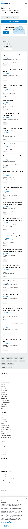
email (4, 319)
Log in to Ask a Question (14, 21)
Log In (6, 32)
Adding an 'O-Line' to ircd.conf (13, 144)
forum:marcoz (9, 208)
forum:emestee (9, 62)
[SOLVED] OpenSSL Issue (11, 281)
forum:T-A (8, 106)
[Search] (17, 17)
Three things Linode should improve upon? (11, 114)
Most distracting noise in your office (12, 55)
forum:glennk (9, 161)
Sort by (2, 49)
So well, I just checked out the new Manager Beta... (14, 325)
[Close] (26, 498)
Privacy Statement (7, 522)
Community (5, 8)
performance (22, 361)
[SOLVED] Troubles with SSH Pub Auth (13, 340)
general (4, 123)
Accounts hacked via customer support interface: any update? (12, 203)
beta (4, 335)
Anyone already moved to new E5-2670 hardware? (14, 129)
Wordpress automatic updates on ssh (13, 157)
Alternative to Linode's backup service (13, 172)
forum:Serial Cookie (8, 10)
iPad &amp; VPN (8, 100)
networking (5, 109)
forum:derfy (8, 149)
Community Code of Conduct (6, 367)
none (15, 361)
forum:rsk (8, 329)
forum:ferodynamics (10, 59)
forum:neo (8, 134)
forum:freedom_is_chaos (11, 347)
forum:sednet (9, 120)
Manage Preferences (6, 526)
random (4, 65)
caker (7, 119)
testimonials (10, 363)
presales (3, 363)
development (9, 358)
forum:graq (8, 177)
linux (3, 361)
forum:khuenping (9, 313)
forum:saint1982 (9, 148)
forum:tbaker (8, 104)
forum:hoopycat (9, 332)
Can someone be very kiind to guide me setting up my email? (12, 309)
